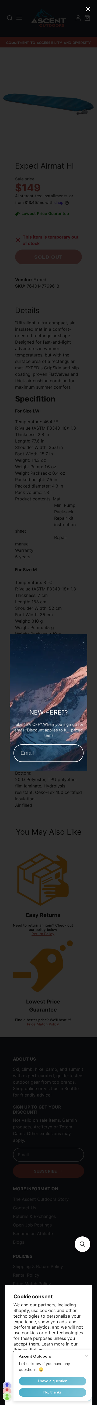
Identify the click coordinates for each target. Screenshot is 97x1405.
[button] (82, 1244)
